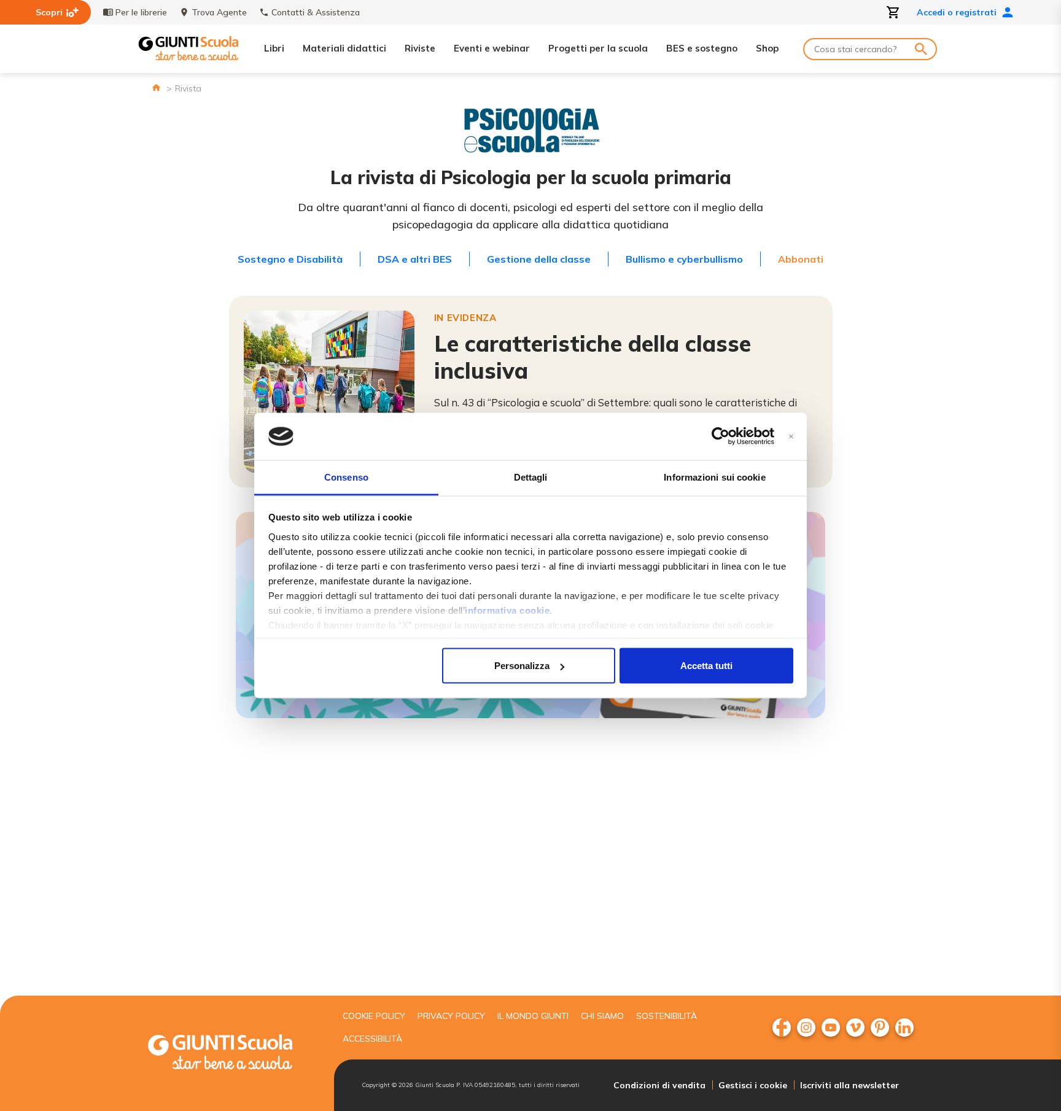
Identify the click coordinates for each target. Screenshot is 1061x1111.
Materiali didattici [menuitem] (344, 48)
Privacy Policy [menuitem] (451, 1015)
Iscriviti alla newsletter (849, 1085)
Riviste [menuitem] (420, 48)
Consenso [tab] (346, 476)
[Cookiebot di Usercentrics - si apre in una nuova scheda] (720, 436)
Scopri (49, 12)
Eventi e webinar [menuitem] (492, 48)
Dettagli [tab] (531, 476)
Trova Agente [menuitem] (219, 12)
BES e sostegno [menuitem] (701, 48)
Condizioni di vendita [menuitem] (659, 1085)
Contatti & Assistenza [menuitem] (315, 12)
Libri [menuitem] (274, 48)
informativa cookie (507, 610)
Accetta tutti (706, 665)
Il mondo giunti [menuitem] (533, 1015)
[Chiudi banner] (791, 437)
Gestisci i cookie (752, 1085)
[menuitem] (781, 1027)
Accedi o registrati (957, 12)
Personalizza (522, 665)
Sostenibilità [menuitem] (666, 1015)
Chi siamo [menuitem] (602, 1015)
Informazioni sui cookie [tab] (714, 476)
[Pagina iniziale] (156, 87)
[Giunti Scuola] (188, 48)
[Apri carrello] (893, 12)
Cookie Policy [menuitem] (374, 1015)
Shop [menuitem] (767, 48)
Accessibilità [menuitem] (372, 1038)
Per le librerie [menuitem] (141, 12)
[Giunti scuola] (232, 1053)
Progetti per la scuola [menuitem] (598, 48)
